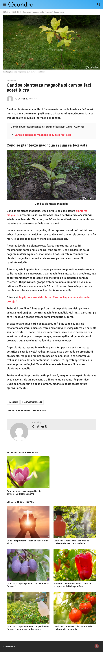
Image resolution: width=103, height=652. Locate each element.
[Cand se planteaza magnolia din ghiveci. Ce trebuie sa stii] (28, 472)
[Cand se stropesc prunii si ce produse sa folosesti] (28, 565)
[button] (4, 4)
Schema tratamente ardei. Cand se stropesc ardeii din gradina (72, 585)
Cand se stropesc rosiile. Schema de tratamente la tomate (73, 628)
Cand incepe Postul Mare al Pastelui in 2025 (27, 542)
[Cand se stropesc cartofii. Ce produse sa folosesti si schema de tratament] (28, 608)
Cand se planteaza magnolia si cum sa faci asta (42, 134)
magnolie (13, 402)
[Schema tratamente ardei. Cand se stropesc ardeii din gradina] (75, 565)
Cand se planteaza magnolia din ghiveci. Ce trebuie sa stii (24, 492)
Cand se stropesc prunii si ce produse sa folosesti (28, 585)
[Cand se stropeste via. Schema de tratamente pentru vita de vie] (75, 522)
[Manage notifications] (97, 646)
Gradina (11, 80)
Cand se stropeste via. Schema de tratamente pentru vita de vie (71, 542)
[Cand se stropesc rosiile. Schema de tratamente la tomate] (75, 608)
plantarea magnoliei (32, 402)
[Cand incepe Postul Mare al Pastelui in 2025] (28, 522)
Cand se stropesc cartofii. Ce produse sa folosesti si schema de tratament (28, 628)
